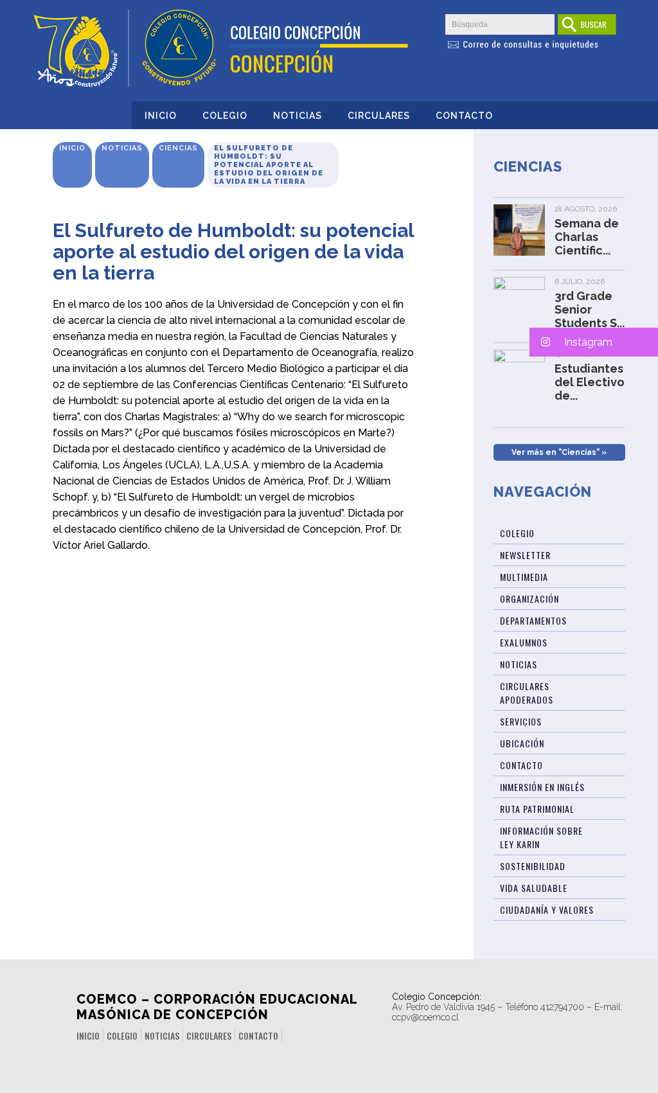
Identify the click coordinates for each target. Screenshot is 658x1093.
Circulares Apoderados (526, 692)
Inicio (161, 116)
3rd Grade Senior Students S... (590, 309)
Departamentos (533, 620)
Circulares (379, 116)
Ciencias (178, 148)
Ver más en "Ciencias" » (559, 452)
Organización (529, 598)
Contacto (464, 116)
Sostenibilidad (532, 866)
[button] (593, 342)
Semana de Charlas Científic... (587, 237)
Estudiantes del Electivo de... (590, 382)
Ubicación (522, 743)
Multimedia (524, 576)
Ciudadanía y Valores (547, 909)
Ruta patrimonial (537, 808)
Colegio (224, 116)
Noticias (297, 116)
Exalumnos (523, 642)
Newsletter (525, 555)
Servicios (521, 721)
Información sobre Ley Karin (541, 837)
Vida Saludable (533, 887)
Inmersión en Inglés (542, 787)
